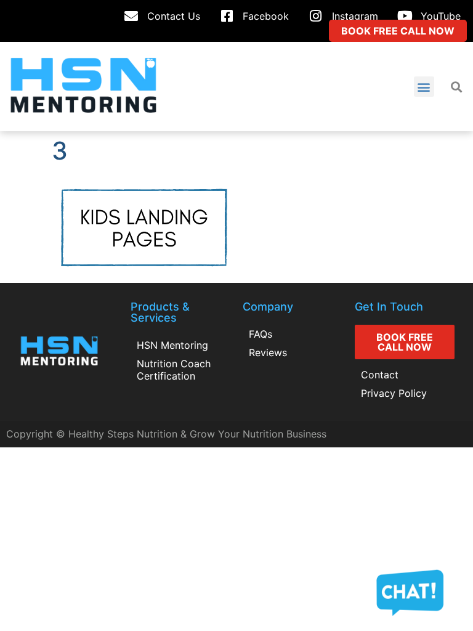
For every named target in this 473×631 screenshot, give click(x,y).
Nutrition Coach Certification (174, 369)
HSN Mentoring (172, 345)
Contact (379, 374)
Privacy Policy (394, 393)
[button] (424, 86)
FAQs (260, 334)
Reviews (268, 352)
